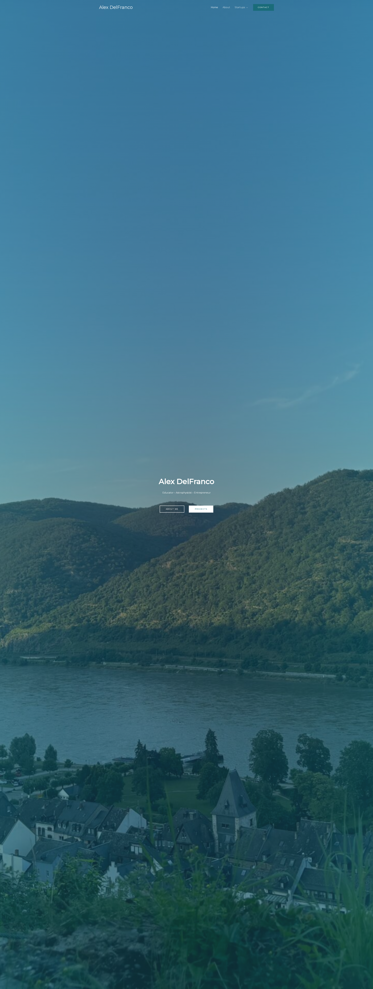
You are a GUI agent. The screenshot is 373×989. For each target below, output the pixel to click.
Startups (240, 7)
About (226, 7)
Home (214, 7)
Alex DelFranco (116, 7)
